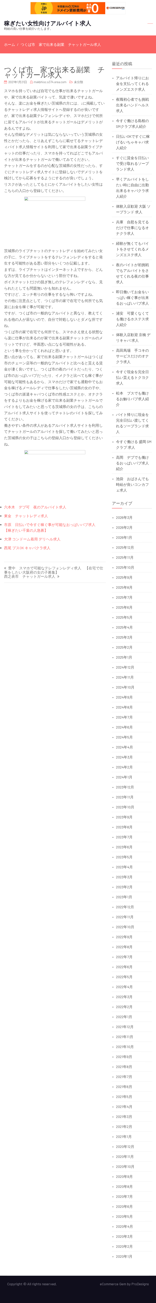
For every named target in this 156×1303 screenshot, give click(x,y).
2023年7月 (124, 837)
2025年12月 (125, 547)
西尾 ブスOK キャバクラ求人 (27, 548)
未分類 (78, 82)
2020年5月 (124, 1216)
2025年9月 (124, 577)
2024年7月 (124, 717)
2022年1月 (124, 1016)
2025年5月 (124, 617)
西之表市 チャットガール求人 (29, 576)
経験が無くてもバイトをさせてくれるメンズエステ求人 (132, 249)
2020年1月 (124, 1256)
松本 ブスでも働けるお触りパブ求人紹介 (132, 399)
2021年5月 (124, 1096)
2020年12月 (125, 1146)
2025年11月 (125, 557)
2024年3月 (124, 757)
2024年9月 (124, 697)
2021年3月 (124, 1116)
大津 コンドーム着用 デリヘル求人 (32, 539)
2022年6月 (124, 967)
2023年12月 (125, 787)
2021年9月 (124, 1056)
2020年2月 (124, 1246)
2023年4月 (124, 867)
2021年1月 (124, 1136)
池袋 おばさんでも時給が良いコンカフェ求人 (132, 484)
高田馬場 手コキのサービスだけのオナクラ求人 (132, 356)
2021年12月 (125, 1026)
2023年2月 (124, 887)
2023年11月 (125, 797)
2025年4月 (124, 627)
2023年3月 (124, 877)
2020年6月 (124, 1206)
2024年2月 (124, 767)
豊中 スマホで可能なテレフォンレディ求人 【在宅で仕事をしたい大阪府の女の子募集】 (53, 570)
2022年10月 (125, 927)
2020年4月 (124, 1226)
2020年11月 (125, 1156)
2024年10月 (125, 687)
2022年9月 (124, 937)
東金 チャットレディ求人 (26, 516)
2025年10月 (125, 567)
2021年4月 (124, 1106)
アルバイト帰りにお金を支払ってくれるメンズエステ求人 (132, 83)
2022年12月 (125, 907)
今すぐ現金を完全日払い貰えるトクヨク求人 (132, 377)
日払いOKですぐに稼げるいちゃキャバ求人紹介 (133, 142)
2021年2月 (124, 1126)
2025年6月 (124, 607)
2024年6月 (124, 727)
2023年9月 (124, 817)
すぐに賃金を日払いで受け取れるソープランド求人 (132, 163)
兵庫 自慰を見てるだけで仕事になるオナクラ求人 (132, 228)
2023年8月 (124, 827)
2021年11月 (124, 1036)
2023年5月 (124, 857)
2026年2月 (124, 527)
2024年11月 (125, 677)
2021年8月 (124, 1066)
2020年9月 (124, 1176)
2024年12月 (125, 667)
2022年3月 (124, 996)
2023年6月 (124, 847)
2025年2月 (124, 647)
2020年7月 (124, 1196)
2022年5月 (124, 976)
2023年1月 (124, 897)
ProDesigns (140, 1284)
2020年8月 (124, 1186)
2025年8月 (124, 587)
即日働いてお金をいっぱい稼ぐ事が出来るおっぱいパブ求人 (132, 297)
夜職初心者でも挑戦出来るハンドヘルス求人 (132, 105)
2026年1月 (124, 537)
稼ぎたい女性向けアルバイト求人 (47, 23)
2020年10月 (125, 1166)
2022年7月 (124, 957)
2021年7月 (124, 1076)
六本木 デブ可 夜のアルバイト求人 (35, 507)
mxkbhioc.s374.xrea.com (50, 82)
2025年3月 (124, 637)
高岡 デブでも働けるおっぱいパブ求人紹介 (132, 463)
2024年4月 (124, 747)
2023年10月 (125, 807)
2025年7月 (124, 597)
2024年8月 (124, 707)
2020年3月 (124, 1236)
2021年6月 (124, 1086)
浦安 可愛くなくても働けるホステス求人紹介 (132, 319)
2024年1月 (124, 777)
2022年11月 (125, 917)
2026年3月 (124, 517)
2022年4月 (124, 986)
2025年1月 (124, 657)
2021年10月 (125, 1046)
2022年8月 (124, 947)
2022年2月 (124, 1006)
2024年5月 (124, 737)
